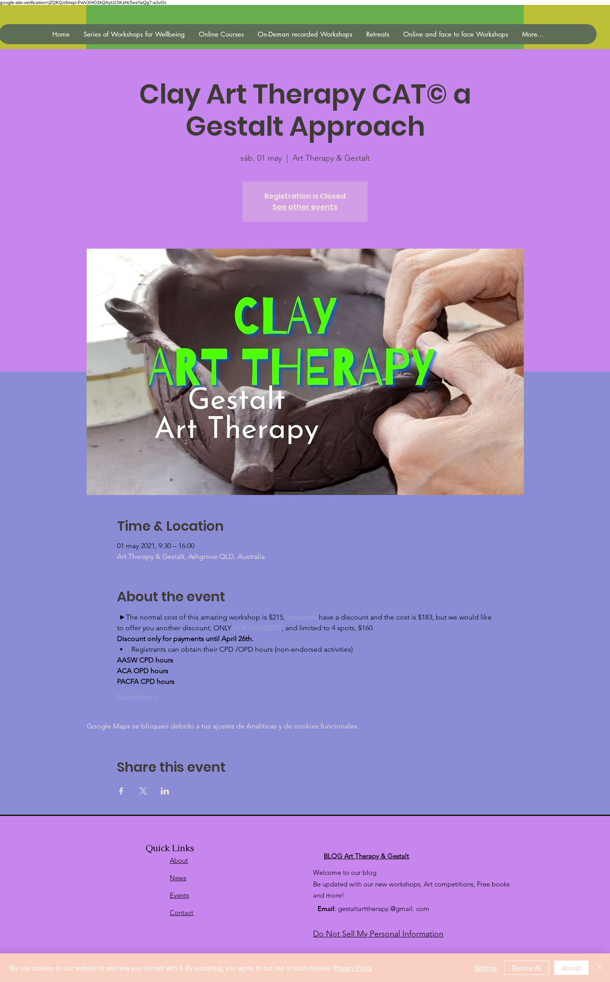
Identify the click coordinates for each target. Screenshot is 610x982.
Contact (181, 912)
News (178, 878)
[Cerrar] (599, 968)
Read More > (138, 697)
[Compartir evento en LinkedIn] (165, 791)
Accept (571, 967)
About (179, 860)
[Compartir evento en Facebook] (121, 791)
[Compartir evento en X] (143, 791)
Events (179, 895)
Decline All (526, 967)
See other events (305, 207)
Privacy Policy (353, 967)
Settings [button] (485, 967)
